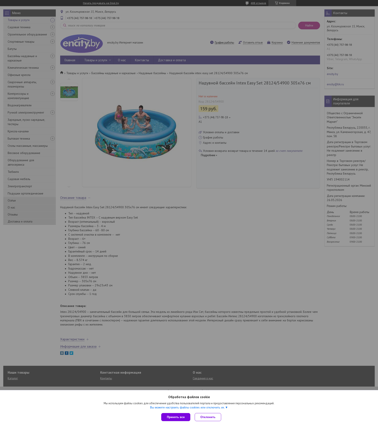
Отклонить (207, 417)
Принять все (176, 417)
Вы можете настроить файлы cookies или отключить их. (187, 407)
